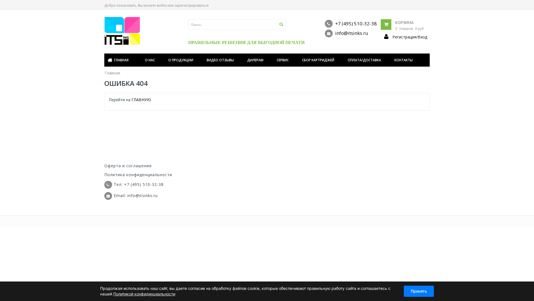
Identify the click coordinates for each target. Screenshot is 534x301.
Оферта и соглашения (128, 165)
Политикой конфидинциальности (144, 294)
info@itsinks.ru (351, 33)
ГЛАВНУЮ (141, 99)
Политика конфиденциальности (138, 174)
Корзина (404, 22)
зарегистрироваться (192, 5)
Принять (419, 291)
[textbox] (237, 25)
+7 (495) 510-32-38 (355, 23)
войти (162, 5)
